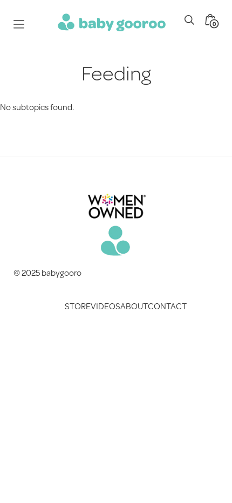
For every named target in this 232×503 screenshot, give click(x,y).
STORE (78, 306)
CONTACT (167, 306)
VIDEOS (105, 306)
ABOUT (134, 306)
